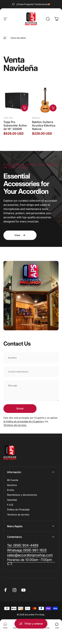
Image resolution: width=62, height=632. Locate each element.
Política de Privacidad (18, 509)
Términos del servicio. (15, 425)
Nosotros (12, 485)
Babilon (36, 118)
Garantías (12, 499)
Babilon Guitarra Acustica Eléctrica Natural (43, 125)
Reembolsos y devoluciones (22, 494)
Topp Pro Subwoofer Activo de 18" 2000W (15, 125)
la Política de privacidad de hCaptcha (23, 421)
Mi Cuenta (12, 480)
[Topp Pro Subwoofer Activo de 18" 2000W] (16, 100)
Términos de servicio (18, 514)
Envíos (10, 490)
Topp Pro (8, 118)
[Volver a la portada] (4, 37)
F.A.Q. (10, 504)
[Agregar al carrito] (24, 107)
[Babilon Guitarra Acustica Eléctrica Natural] (45, 100)
